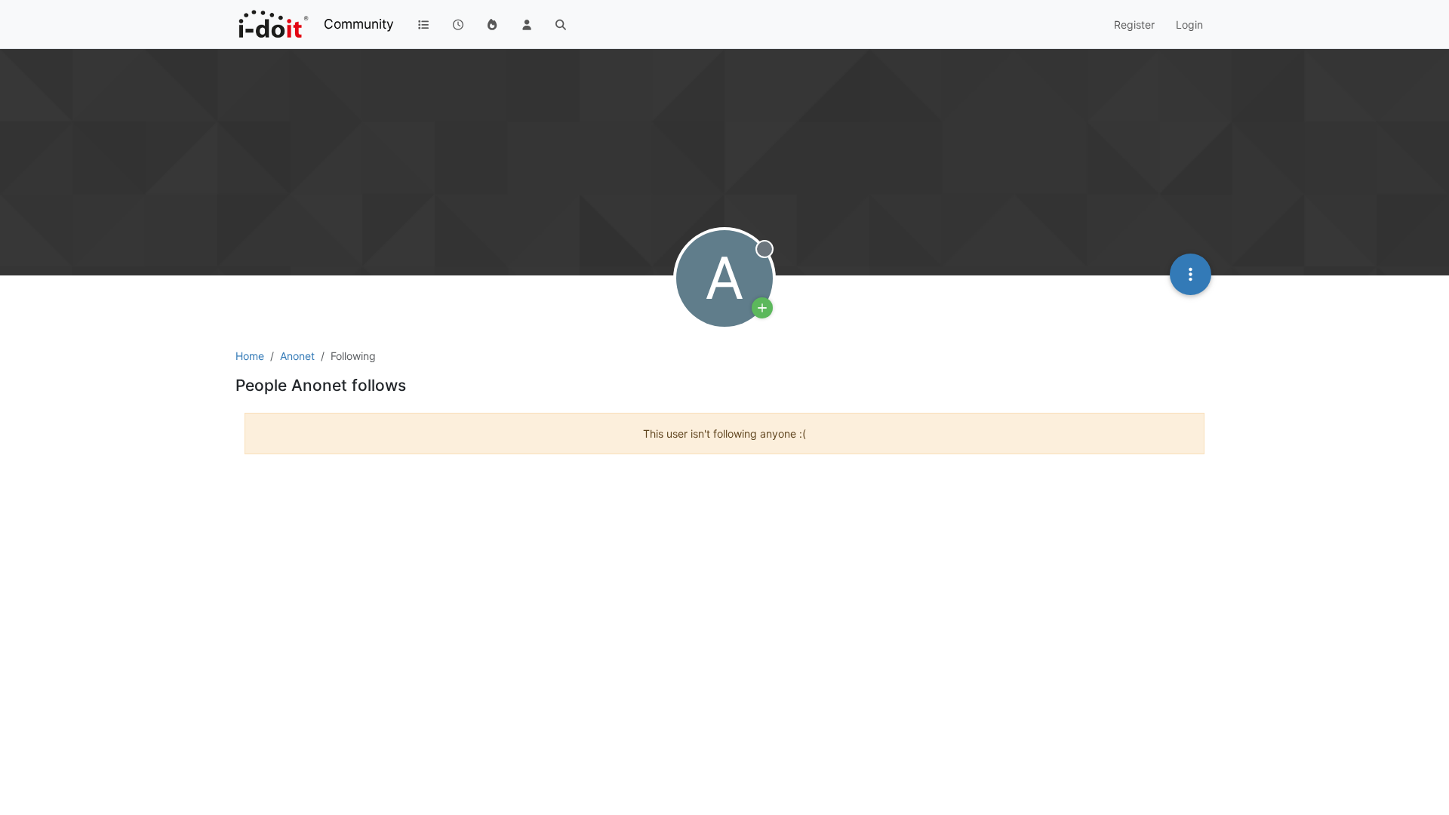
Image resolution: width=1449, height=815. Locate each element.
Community (359, 24)
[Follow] (762, 307)
